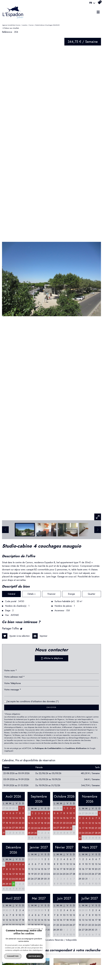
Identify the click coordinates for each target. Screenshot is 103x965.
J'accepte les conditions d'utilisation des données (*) (33, 701)
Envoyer (51, 707)
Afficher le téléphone (53, 658)
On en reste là (33, 928)
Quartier (91, 593)
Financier (51, 593)
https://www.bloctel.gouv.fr (46, 740)
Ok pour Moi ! (34, 956)
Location (24, 25)
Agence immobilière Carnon (11, 25)
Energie (71, 593)
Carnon (31, 25)
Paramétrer (13, 956)
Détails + (31, 593)
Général (11, 593)
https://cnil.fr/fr (29, 732)
